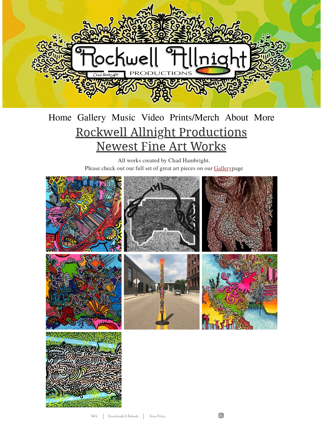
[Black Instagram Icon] (221, 415)
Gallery (223, 168)
